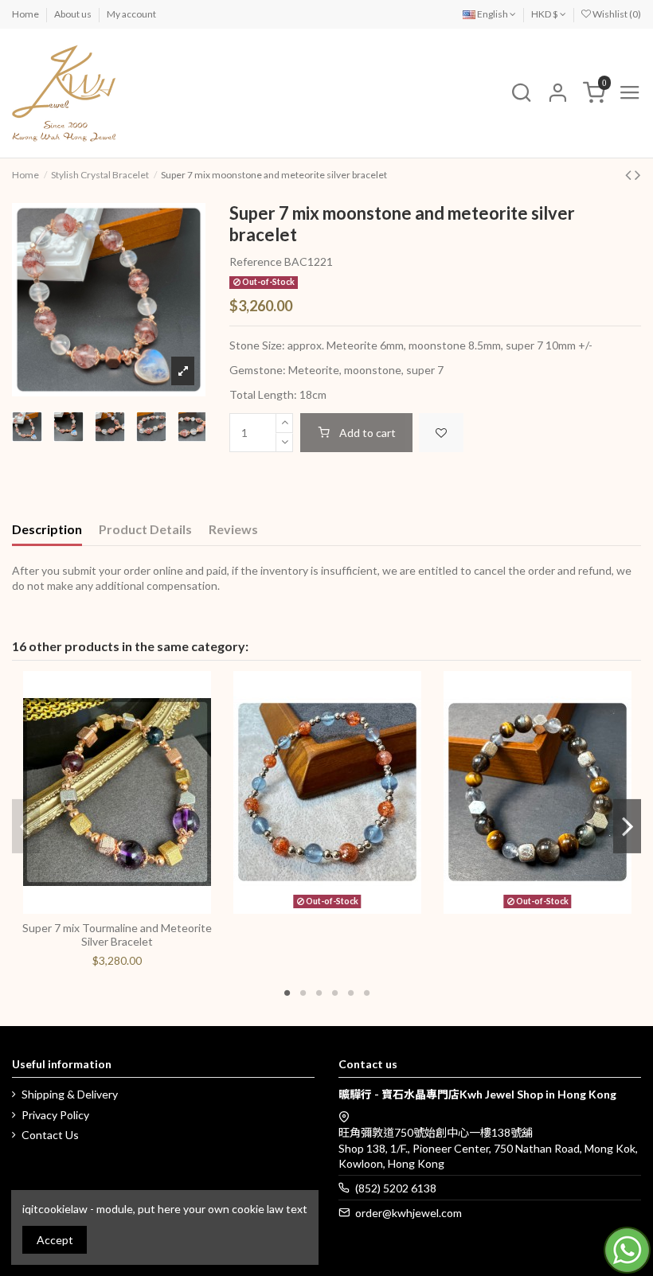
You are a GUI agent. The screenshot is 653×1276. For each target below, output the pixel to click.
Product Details (145, 529)
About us (73, 14)
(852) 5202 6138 (395, 1188)
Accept (55, 1240)
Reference (255, 261)
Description (47, 529)
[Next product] (638, 174)
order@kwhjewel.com (408, 1212)
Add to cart (367, 432)
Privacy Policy (55, 1115)
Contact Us (50, 1134)
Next (627, 826)
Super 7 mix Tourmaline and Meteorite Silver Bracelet (117, 934)
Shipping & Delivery (70, 1094)
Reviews (233, 529)
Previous (26, 826)
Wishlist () (616, 14)
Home (26, 14)
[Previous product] (630, 174)
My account (131, 14)
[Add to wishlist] (441, 432)
